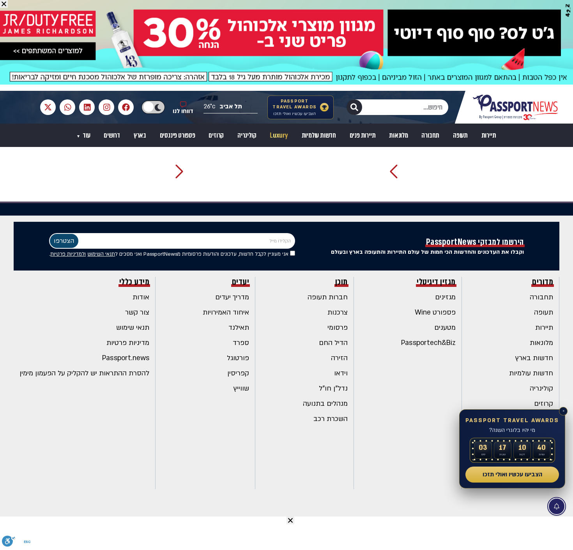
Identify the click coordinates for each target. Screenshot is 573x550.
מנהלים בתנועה (325, 403)
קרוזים (216, 135)
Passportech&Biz (428, 342)
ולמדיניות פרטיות (68, 254)
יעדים (240, 282)
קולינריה (246, 135)
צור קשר (137, 312)
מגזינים (445, 297)
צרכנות (337, 312)
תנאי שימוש (132, 327)
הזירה (339, 358)
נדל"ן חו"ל (333, 388)
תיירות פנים (363, 135)
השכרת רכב (330, 418)
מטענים (445, 327)
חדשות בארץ (534, 358)
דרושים (112, 135)
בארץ (140, 135)
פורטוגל (238, 358)
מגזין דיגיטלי (436, 282)
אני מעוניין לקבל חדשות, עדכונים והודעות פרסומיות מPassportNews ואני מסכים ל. (169, 254)
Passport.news (125, 358)
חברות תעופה (328, 297)
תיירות (488, 135)
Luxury (279, 135)
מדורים (542, 282)
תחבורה (430, 135)
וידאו (341, 373)
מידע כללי (134, 282)
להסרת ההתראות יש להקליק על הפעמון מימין (84, 373)
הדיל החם (333, 342)
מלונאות (398, 135)
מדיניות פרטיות (127, 342)
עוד (85, 135)
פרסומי (337, 327)
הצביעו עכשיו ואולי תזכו (512, 474)
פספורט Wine (435, 312)
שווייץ (241, 388)
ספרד (241, 342)
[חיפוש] (354, 107)
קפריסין (238, 373)
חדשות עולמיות (319, 135)
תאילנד (238, 327)
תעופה (460, 135)
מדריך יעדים (232, 297)
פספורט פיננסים (177, 135)
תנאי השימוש (101, 254)
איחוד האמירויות (226, 312)
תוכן (341, 282)
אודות (141, 297)
